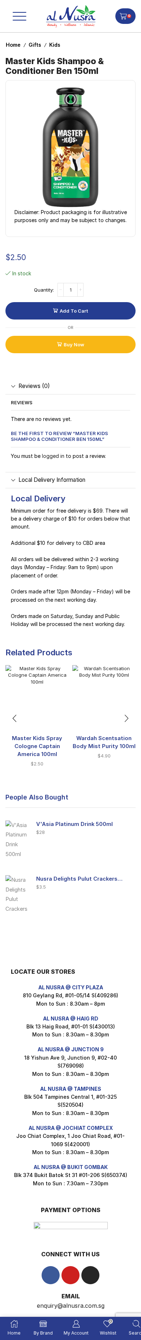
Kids (54, 45)
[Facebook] (51, 1275)
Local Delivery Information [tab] (51, 479)
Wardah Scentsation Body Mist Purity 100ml (104, 742)
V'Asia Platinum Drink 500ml (74, 824)
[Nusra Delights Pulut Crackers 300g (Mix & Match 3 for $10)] (17, 893)
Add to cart (74, 311)
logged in (53, 456)
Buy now (74, 344)
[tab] (70, 386)
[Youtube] (70, 1275)
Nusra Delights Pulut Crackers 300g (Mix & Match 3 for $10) (79, 879)
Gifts (35, 45)
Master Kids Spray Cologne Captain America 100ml (37, 746)
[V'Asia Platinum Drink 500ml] (17, 839)
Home (13, 45)
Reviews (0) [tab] (34, 386)
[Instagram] (90, 1275)
